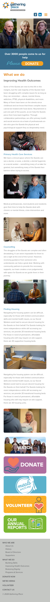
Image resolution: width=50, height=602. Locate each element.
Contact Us (8, 590)
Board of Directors (13, 552)
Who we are (8, 543)
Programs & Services (14, 572)
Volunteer (8, 585)
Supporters (10, 555)
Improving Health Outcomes (17, 566)
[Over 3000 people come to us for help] (25, 63)
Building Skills (11, 563)
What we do (8, 560)
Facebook (35, 14)
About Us (9, 546)
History (8, 549)
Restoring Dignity (12, 569)
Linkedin (40, 14)
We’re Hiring (8, 581)
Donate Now (8, 576)
